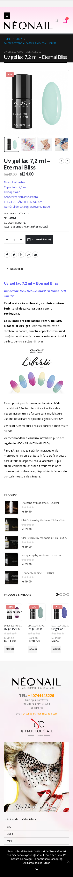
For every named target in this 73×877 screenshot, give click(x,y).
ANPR (9, 841)
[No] (68, 862)
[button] (57, 594)
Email (35, 254)
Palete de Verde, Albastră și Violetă (26, 226)
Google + (28, 254)
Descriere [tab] (16, 269)
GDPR (10, 833)
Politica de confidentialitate (22, 819)
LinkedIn (21, 254)
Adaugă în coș (41, 239)
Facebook (7, 254)
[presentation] (9, 103)
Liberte (20, 222)
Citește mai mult (10, 649)
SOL (9, 826)
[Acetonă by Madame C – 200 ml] (11, 507)
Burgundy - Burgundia (15, 626)
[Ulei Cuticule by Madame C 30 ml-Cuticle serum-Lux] (11, 525)
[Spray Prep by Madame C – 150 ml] (11, 559)
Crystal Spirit (34, 626)
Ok (36, 869)
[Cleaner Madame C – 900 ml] (11, 577)
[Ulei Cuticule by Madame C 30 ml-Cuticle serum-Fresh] (11, 542)
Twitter (14, 254)
